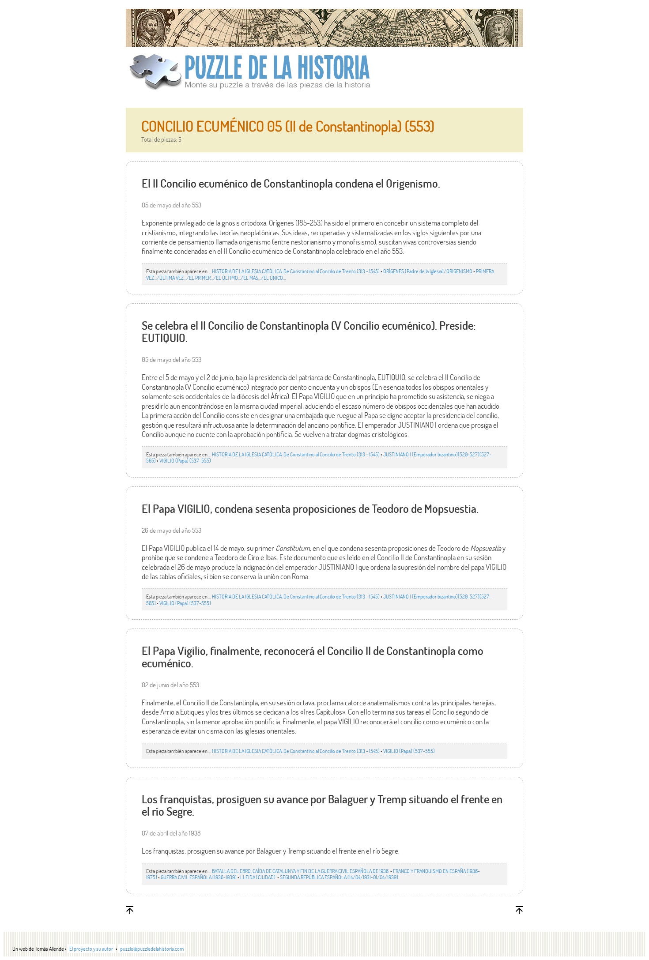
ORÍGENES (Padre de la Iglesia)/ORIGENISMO (427, 271)
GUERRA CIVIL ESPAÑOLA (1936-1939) (199, 877)
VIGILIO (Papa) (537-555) (185, 460)
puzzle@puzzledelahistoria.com (152, 948)
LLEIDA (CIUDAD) (258, 877)
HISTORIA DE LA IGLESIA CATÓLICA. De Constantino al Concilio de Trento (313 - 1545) (296, 271)
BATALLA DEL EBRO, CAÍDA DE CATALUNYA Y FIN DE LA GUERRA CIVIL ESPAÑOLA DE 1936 (300, 870)
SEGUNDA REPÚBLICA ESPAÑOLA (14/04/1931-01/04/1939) (339, 877)
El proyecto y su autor (91, 948)
